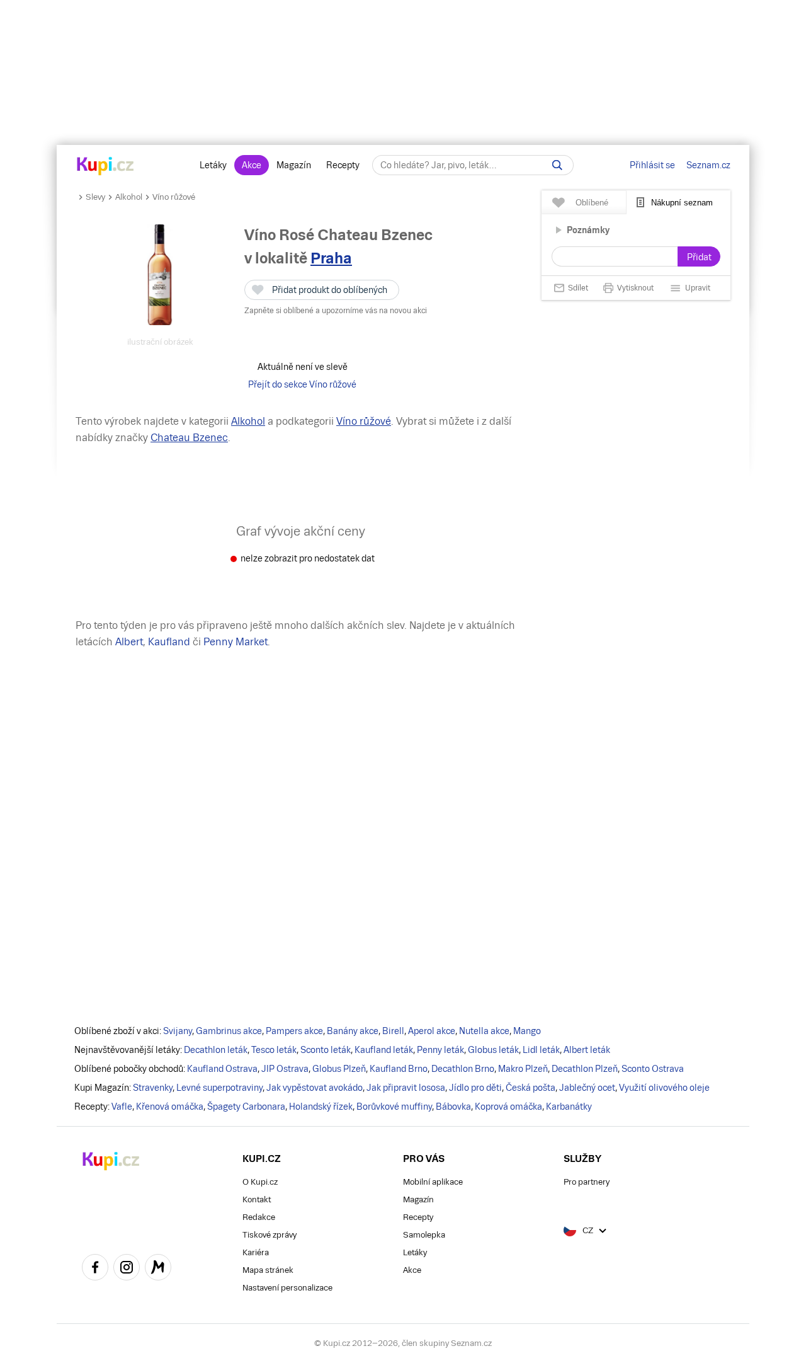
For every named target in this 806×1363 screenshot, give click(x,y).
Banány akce (352, 1031)
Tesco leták (274, 1050)
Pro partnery (587, 1182)
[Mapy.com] (158, 1269)
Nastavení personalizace (287, 1287)
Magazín (293, 165)
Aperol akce (431, 1031)
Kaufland (169, 642)
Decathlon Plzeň (585, 1069)
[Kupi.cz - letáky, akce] (105, 167)
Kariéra (255, 1252)
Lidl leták (541, 1050)
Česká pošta (530, 1088)
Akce (251, 165)
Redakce (258, 1217)
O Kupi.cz (260, 1182)
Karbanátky (569, 1106)
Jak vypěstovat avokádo (314, 1088)
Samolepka (424, 1234)
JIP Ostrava (285, 1069)
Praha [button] (331, 258)
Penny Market (235, 642)
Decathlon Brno (462, 1069)
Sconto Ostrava (653, 1069)
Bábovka (453, 1106)
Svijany (177, 1031)
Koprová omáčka (508, 1106)
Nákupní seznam (682, 202)
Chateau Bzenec (189, 438)
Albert (129, 642)
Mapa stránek (267, 1270)
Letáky (213, 165)
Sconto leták (325, 1050)
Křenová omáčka (169, 1106)
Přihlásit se (652, 165)
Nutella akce (484, 1031)
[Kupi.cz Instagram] (126, 1269)
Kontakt (256, 1199)
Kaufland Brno (399, 1069)
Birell (393, 1031)
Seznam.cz (708, 165)
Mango (527, 1031)
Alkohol (128, 197)
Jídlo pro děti (475, 1088)
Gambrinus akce (229, 1031)
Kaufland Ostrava (222, 1069)
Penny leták (440, 1050)
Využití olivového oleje (664, 1088)
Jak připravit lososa (405, 1088)
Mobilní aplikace (433, 1182)
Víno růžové (173, 197)
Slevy (95, 197)
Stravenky (153, 1088)
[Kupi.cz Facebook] (95, 1269)
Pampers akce (294, 1031)
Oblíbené (592, 202)
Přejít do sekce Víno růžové (302, 384)
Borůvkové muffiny (394, 1106)
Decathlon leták (215, 1050)
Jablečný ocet (587, 1088)
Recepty (343, 165)
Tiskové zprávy (269, 1234)
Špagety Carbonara (246, 1106)
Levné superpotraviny (219, 1088)
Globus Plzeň (339, 1069)
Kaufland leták (384, 1050)
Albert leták (587, 1050)
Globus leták (493, 1050)
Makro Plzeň (523, 1069)
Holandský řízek (321, 1106)
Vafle (121, 1106)
